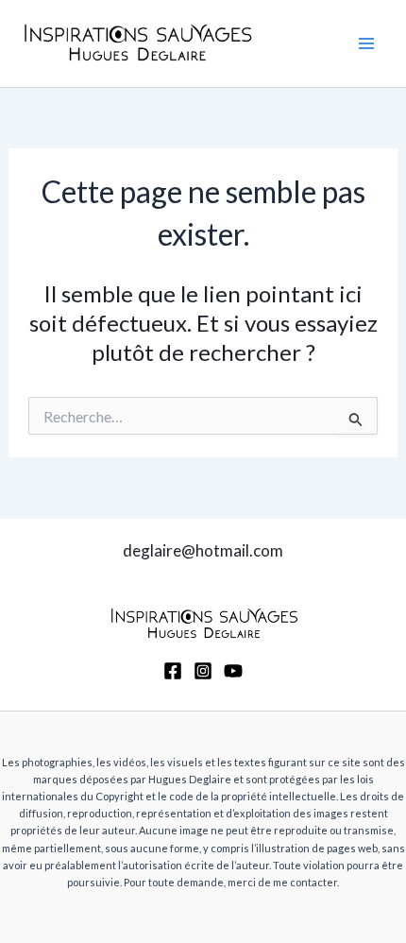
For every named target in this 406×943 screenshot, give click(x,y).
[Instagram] (203, 670)
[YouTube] (233, 670)
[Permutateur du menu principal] (366, 43)
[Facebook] (172, 670)
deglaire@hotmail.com (203, 550)
